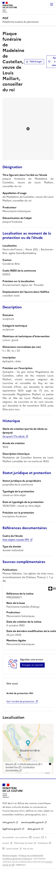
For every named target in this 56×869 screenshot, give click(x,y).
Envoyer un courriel (32, 665)
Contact (36, 837)
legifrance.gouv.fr (11, 829)
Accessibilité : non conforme (15, 837)
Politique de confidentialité (31, 855)
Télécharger (36, 61)
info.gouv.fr (8, 822)
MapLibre (9, 764)
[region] (28, 749)
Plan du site (28, 848)
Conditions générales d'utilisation (17, 858)
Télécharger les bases (23, 843)
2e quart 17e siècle (13, 436)
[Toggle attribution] (50, 764)
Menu (52, 4)
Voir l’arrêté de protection (20, 701)
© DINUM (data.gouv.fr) (27, 764)
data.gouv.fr (34, 829)
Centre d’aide (12, 848)
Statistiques (43, 843)
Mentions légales (9, 855)
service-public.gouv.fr (32, 822)
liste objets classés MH (15, 539)
